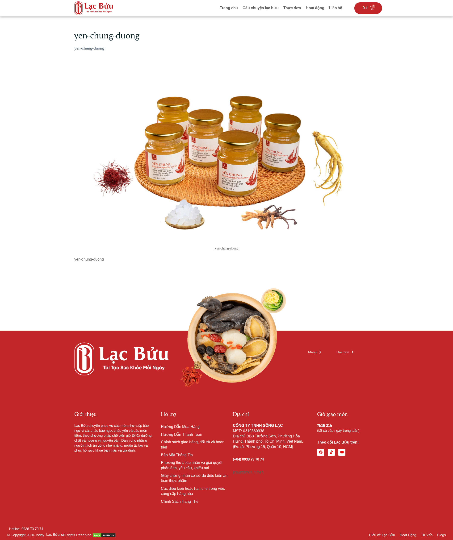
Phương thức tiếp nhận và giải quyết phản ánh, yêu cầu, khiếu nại (191, 465)
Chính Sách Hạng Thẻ (179, 501)
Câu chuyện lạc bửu (260, 8)
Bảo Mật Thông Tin (177, 455)
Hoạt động (315, 8)
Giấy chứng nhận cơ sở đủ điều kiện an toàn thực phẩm (194, 478)
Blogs (441, 535)
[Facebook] (320, 452)
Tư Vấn (426, 535)
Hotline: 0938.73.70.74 (26, 529)
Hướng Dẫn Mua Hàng (180, 427)
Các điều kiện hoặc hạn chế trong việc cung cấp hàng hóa (193, 491)
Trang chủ (229, 8)
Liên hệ (335, 8)
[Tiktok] (331, 452)
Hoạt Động (408, 535)
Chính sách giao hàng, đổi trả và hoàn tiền (192, 444)
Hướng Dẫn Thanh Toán (181, 434)
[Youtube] (341, 452)
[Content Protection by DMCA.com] (104, 535)
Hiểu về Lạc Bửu (382, 535)
